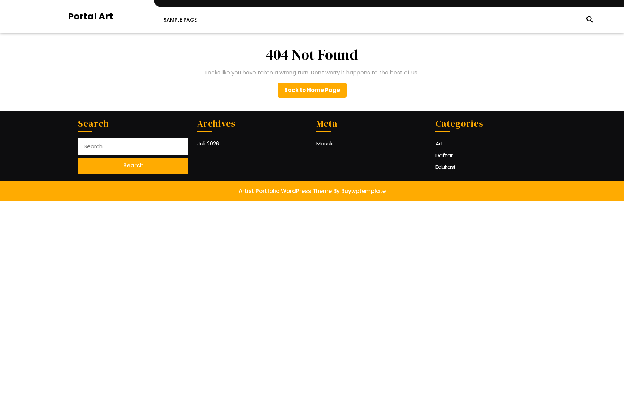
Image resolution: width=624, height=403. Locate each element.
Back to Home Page (315, 92)
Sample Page (180, 19)
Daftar (444, 155)
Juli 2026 (208, 143)
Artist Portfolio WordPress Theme (285, 191)
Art (439, 143)
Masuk (324, 143)
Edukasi (445, 167)
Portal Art (90, 16)
